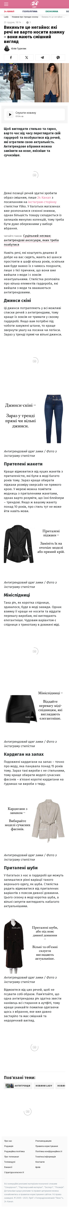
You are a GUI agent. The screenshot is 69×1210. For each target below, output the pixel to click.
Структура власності (14, 1172)
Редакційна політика (14, 1151)
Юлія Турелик (18, 48)
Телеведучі (9, 1162)
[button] (11, 57)
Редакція (8, 1146)
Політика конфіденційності (48, 1151)
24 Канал (9, 11)
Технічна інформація (45, 1156)
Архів (37, 1167)
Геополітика (29, 11)
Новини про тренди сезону (25, 17)
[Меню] (6, 4)
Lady (6, 17)
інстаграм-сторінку (42, 202)
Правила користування (46, 1146)
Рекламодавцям (43, 1141)
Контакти (40, 1162)
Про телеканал (11, 1156)
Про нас (8, 1141)
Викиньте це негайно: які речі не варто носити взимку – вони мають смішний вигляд (53, 17)
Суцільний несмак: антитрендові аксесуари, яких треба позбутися (31, 240)
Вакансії (8, 1167)
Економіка (52, 11)
